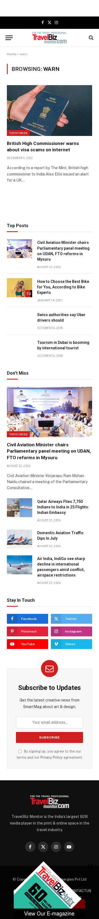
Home (11, 54)
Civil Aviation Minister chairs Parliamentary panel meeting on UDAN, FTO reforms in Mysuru (49, 451)
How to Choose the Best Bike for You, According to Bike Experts (63, 287)
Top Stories (18, 133)
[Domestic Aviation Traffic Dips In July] (19, 539)
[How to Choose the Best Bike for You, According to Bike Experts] (19, 287)
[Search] (91, 38)
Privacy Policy (51, 757)
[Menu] (9, 38)
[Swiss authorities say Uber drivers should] (19, 320)
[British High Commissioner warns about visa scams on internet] (49, 110)
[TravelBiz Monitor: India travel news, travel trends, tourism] (49, 37)
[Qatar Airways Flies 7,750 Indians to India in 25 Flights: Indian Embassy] (19, 507)
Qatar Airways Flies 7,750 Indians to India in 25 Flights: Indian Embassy (63, 507)
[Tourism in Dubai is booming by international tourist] (19, 348)
